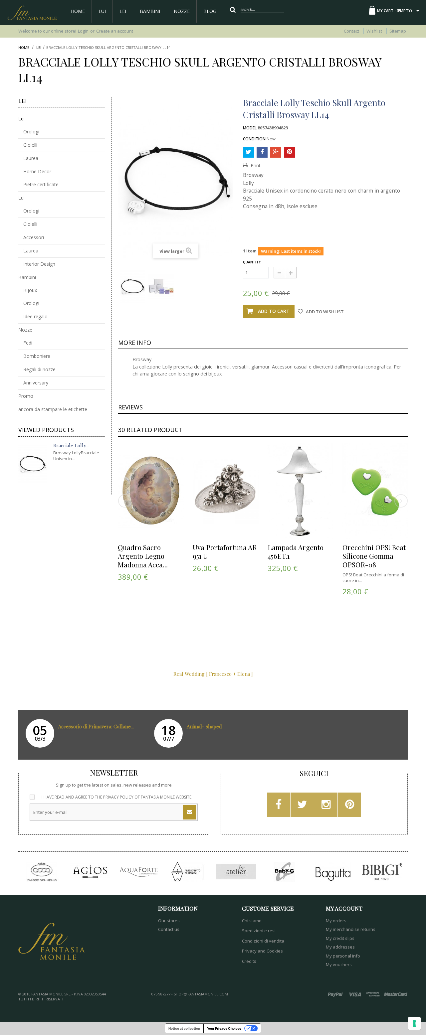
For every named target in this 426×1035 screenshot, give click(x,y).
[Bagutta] (333, 872)
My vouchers (339, 964)
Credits (249, 961)
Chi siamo (252, 921)
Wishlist (374, 31)
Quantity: (252, 262)
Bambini (150, 11)
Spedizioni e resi (259, 931)
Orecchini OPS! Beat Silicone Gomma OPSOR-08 (374, 555)
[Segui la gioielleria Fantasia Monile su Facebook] (279, 807)
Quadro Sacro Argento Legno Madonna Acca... (143, 555)
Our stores (169, 921)
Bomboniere (36, 356)
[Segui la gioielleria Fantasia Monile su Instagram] (325, 807)
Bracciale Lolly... (71, 445)
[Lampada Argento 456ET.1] (300, 491)
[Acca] (42, 872)
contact (351, 31)
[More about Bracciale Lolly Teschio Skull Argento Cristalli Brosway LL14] (32, 464)
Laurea (30, 158)
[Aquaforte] (139, 872)
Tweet (248, 152)
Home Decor (37, 171)
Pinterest (289, 152)
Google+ (275, 152)
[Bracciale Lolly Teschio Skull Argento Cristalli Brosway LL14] (132, 286)
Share (262, 152)
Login (83, 31)
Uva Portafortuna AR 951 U (225, 551)
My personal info (343, 956)
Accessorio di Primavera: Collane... (96, 726)
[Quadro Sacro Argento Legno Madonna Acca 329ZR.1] (151, 491)
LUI (102, 11)
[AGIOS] (90, 872)
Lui (21, 198)
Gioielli (30, 145)
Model (250, 128)
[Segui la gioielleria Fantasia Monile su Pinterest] (349, 807)
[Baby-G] (285, 872)
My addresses (340, 947)
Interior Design (39, 264)
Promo (25, 396)
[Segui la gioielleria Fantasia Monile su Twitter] (302, 807)
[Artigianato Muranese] (187, 872)
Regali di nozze (39, 369)
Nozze (182, 11)
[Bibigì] (382, 872)
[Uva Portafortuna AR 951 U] (226, 491)
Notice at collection (184, 1028)
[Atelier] (236, 872)
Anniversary (35, 382)
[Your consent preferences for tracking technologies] (414, 1023)
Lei (38, 47)
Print (255, 165)
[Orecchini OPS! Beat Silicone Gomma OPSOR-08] (375, 491)
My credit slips (340, 938)
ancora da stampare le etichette (52, 409)
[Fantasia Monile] (32, 12)
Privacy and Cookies (262, 951)
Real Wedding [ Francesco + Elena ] (213, 673)
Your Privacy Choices (224, 1028)
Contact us (168, 929)
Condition (254, 139)
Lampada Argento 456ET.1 (295, 551)
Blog (209, 11)
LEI (122, 11)
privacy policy (118, 797)
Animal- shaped (204, 726)
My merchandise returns (350, 929)
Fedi (27, 343)
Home (78, 11)
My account (344, 908)
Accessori (33, 237)
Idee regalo (35, 316)
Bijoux (30, 290)
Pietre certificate (41, 184)
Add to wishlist (324, 312)
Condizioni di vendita (263, 941)
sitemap (397, 31)
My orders (336, 921)
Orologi (31, 131)
